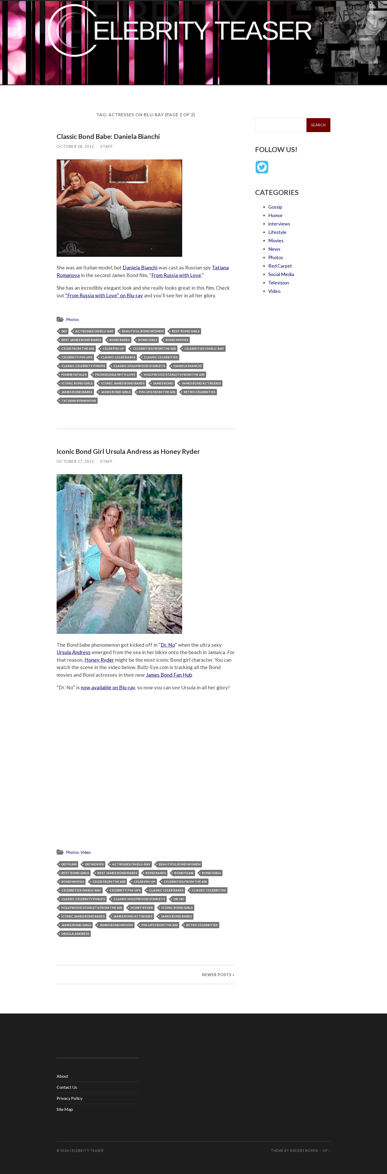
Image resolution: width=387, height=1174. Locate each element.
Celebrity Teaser (87, 1150)
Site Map (65, 1109)
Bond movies (177, 340)
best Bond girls (186, 331)
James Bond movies (116, 925)
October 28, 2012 (75, 146)
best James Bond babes (81, 340)
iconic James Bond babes (123, 383)
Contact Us (67, 1087)
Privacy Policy (69, 1098)
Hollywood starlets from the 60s (174, 375)
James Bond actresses (201, 383)
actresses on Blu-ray (94, 331)
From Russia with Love (176, 275)
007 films (69, 864)
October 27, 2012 (75, 461)
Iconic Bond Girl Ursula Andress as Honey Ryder (128, 451)
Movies (276, 240)
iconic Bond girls (77, 383)
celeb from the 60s (77, 348)
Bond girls (147, 340)
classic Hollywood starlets (139, 366)
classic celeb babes (118, 357)
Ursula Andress (74, 652)
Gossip (275, 207)
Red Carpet (280, 266)
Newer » (218, 974)
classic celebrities (161, 357)
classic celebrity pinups (83, 366)
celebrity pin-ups (76, 357)
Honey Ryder (99, 660)
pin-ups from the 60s (157, 392)
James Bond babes (76, 392)
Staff (106, 146)
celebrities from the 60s (154, 348)
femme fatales (74, 375)
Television (278, 282)
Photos (72, 319)
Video (86, 852)
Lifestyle (277, 232)
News (274, 249)
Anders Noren (304, 1150)
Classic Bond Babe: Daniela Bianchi (108, 136)
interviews (279, 224)
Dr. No (168, 645)
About (62, 1075)
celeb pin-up (113, 348)
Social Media (281, 274)
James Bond (163, 383)
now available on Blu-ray (108, 687)
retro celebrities (199, 392)
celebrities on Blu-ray (204, 348)
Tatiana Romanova (78, 401)
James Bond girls (116, 392)
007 (64, 331)
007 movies (94, 864)
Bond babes (120, 340)
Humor (275, 215)
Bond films (184, 873)
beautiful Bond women (142, 331)
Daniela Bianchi (140, 267)
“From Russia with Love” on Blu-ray (104, 295)
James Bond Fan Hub (169, 675)
